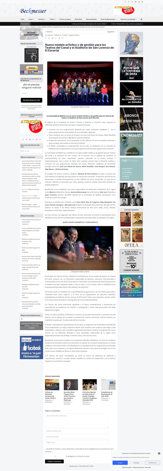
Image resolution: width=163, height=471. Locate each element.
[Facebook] (23, 139)
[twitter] (129, 1)
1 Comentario (68, 403)
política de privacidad (28, 107)
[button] (159, 453)
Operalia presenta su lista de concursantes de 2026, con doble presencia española (31, 183)
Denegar (136, 463)
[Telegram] (36, 139)
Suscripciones (31, 47)
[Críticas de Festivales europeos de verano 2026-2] (52, 380)
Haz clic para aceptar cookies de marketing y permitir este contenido (31, 325)
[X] (26, 139)
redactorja (50, 35)
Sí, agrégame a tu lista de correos (77, 456)
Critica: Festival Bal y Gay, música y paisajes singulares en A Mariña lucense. (112, 24)
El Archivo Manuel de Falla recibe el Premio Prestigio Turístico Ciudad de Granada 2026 (31, 276)
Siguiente (110, 32)
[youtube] (135, 1)
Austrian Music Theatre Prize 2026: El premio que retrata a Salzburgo (31, 168)
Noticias (77, 35)
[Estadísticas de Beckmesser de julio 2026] (108, 380)
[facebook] (125, 1)
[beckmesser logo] (33, 7)
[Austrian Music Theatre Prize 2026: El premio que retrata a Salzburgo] (71, 380)
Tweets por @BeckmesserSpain (31, 325)
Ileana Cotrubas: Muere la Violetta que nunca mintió (31, 198)
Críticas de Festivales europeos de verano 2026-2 (63, 24)
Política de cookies (127, 467)
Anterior (49, 32)
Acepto (120, 463)
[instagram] (132, 1)
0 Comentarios (49, 401)
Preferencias (152, 463)
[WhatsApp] (33, 139)
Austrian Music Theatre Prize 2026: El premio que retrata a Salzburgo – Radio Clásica (31, 163)
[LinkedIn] (30, 139)
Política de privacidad (138, 467)
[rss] (142, 1)
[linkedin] (139, 1)
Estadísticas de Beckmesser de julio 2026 (106, 394)
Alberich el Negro (27, 204)
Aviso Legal (148, 467)
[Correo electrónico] (40, 139)
